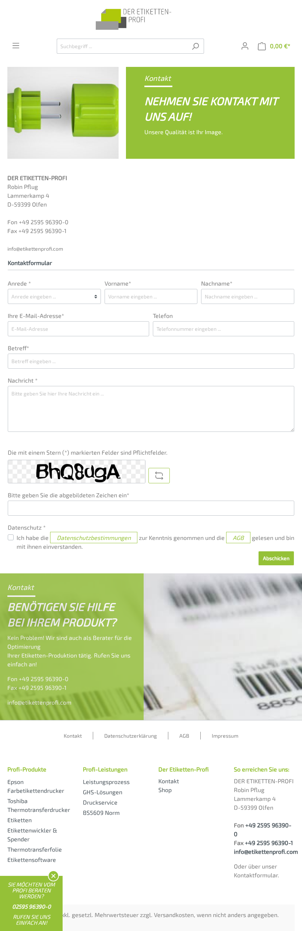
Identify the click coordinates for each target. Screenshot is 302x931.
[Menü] (15, 46)
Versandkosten (174, 914)
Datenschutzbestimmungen (94, 537)
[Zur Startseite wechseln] (151, 19)
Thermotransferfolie (34, 849)
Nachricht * (23, 380)
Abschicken (276, 558)
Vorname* (118, 283)
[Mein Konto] (244, 46)
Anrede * (19, 283)
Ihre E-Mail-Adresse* (36, 315)
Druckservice (100, 802)
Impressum (225, 736)
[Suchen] (195, 46)
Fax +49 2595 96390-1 (36, 687)
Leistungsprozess (106, 781)
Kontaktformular (256, 874)
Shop (165, 789)
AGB (238, 537)
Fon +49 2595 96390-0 (38, 678)
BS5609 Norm (101, 812)
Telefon (163, 315)
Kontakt (73, 736)
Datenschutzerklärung (130, 736)
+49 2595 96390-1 (269, 842)
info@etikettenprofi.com (35, 249)
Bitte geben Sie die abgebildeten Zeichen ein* (68, 494)
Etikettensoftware (31, 859)
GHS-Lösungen (102, 791)
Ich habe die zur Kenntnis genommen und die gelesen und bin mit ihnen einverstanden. (155, 542)
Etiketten (19, 819)
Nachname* (216, 283)
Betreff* (18, 347)
